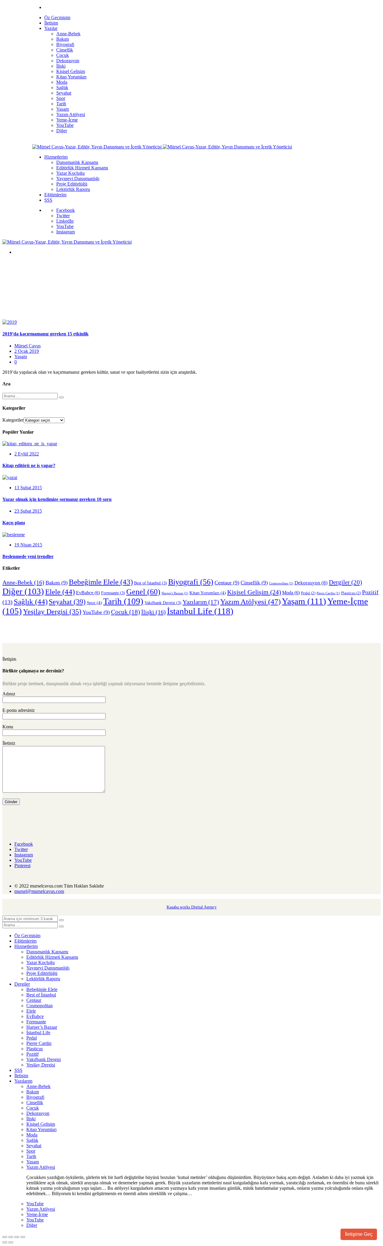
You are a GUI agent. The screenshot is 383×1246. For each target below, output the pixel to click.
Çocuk (125, 612)
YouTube (65, 226)
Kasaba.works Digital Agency (192, 907)
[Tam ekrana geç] (10, 1237)
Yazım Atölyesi (250, 602)
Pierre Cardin (328, 593)
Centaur (227, 583)
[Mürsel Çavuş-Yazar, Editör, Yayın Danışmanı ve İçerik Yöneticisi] (97, 146)
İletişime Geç (359, 1234)
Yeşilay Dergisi (52, 612)
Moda (291, 592)
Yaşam (20, 356)
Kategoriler (13, 420)
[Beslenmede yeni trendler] (13, 534)
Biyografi (190, 582)
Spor (94, 602)
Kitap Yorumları (207, 592)
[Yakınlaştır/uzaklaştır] (4, 1237)
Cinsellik (254, 583)
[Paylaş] (16, 1237)
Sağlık (31, 602)
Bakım (56, 583)
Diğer (23, 591)
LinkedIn (65, 221)
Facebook (65, 210)
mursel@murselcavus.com (39, 891)
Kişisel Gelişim (254, 592)
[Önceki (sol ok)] (4, 1242)
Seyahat (67, 602)
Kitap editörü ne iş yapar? (28, 465)
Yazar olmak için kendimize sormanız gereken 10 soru (57, 499)
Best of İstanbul (150, 583)
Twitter (63, 215)
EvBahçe (88, 592)
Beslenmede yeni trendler (28, 556)
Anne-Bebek (23, 582)
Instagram (65, 231)
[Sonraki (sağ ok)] (10, 1242)
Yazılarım (201, 602)
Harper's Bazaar (175, 593)
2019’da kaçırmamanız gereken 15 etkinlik (45, 333)
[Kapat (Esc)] (22, 1237)
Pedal (308, 593)
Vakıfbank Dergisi (163, 603)
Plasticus (351, 593)
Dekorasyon (311, 583)
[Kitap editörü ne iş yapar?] (29, 443)
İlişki (153, 612)
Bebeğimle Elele (101, 582)
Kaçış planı (13, 522)
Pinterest (22, 865)
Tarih (123, 601)
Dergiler (345, 582)
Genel (143, 591)
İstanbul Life (200, 611)
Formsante (113, 593)
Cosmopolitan (281, 583)
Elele (60, 592)
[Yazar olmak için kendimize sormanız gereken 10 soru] (9, 477)
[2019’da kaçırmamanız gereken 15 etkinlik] (9, 322)
